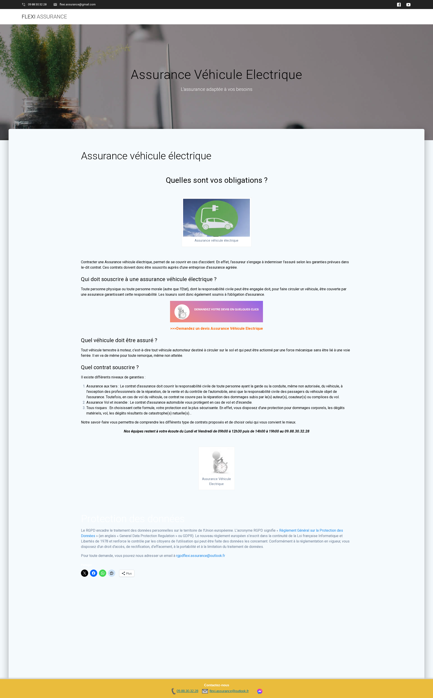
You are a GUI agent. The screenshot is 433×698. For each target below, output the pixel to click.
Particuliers (223, 16)
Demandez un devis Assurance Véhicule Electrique (219, 328)
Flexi (44, 16)
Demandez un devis (184, 16)
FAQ (279, 16)
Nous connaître (354, 16)
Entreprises (255, 16)
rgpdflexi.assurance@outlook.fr (200, 556)
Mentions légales (394, 16)
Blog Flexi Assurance (312, 16)
